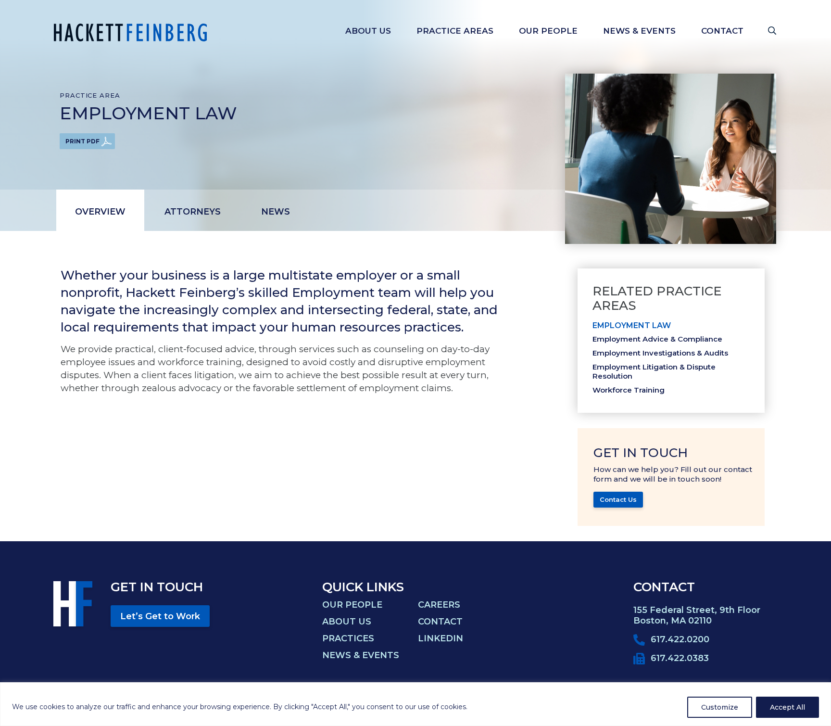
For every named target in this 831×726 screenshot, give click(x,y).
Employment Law (631, 325)
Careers (439, 604)
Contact (722, 31)
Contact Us (618, 499)
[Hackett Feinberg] (130, 32)
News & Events (639, 31)
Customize (719, 707)
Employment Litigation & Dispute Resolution (654, 371)
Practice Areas (454, 31)
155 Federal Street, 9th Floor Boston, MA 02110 (696, 615)
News (275, 211)
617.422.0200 (680, 639)
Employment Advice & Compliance (657, 339)
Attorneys (192, 211)
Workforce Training (628, 390)
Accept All (787, 707)
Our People (548, 31)
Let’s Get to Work (160, 616)
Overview (100, 211)
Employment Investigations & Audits (660, 352)
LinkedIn (440, 638)
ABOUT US (368, 31)
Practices (348, 638)
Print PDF (82, 141)
